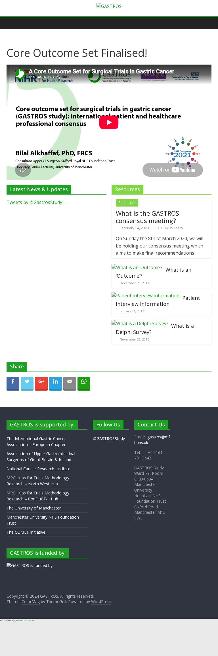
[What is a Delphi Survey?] (140, 323)
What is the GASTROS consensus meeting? (147, 217)
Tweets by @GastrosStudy (34, 202)
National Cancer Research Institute (38, 468)
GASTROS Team (170, 228)
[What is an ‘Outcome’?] (137, 267)
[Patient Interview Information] (145, 295)
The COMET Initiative (26, 532)
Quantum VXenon (24, 620)
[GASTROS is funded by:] (30, 565)
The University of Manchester (34, 508)
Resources (127, 202)
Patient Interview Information (158, 301)
